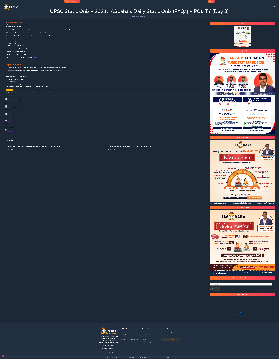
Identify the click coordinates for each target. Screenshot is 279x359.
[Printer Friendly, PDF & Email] (10, 25)
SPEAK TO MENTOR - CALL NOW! (72, 1)
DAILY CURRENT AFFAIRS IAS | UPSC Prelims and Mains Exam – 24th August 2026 (227, 316)
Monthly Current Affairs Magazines (130, 339)
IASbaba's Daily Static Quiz (15, 22)
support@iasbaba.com (109, 348)
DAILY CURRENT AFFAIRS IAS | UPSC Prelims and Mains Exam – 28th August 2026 (227, 299)
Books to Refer (146, 334)
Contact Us (169, 6)
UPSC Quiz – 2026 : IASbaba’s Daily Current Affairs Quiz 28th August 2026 (225, 297)
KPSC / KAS (152, 6)
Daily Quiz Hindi (125, 337)
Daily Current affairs (126, 332)
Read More (10, 149)
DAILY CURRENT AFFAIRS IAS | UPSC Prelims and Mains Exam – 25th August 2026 (227, 312)
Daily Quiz (123, 334)
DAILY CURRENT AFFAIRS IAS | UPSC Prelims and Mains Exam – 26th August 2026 (227, 308)
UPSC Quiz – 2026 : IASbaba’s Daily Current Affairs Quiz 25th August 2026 (225, 310)
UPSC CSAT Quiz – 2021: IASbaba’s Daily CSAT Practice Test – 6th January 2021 (34, 146)
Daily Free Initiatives (126, 6)
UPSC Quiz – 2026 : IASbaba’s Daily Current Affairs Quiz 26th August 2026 (225, 306)
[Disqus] (105, 115)
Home (115, 6)
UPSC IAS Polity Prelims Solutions (57, 92)
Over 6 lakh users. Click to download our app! (139, 357)
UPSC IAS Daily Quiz (26, 92)
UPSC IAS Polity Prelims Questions (40, 92)
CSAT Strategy (145, 339)
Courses (143, 6)
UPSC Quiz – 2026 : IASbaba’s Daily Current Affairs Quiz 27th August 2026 (225, 301)
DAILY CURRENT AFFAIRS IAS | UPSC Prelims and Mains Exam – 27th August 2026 (227, 304)
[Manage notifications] (3, 356)
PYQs (136, 6)
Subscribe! (167, 357)
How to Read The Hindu (148, 332)
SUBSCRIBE (211, 1)
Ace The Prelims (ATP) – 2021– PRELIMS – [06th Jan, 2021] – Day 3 (130, 146)
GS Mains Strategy (146, 342)
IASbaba (114, 357)
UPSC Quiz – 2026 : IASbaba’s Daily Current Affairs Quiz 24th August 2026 (225, 314)
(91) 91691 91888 (109, 345)
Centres (160, 6)
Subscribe (215, 289)
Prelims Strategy (146, 337)
